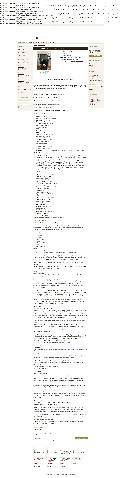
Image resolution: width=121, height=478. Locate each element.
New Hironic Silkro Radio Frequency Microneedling (23, 62)
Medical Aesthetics (22, 52)
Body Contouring (21, 50)
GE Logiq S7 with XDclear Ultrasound (77, 459)
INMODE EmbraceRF (94, 75)
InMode (69, 55)
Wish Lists (35, 25)
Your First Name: (21, 99)
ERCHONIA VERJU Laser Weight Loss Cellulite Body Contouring (51, 460)
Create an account (62, 25)
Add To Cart (21, 67)
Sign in (55, 25)
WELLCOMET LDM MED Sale (24, 89)
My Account (21, 25)
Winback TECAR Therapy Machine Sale (23, 83)
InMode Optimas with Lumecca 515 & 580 (95, 100)
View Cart (50, 25)
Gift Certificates (42, 25)
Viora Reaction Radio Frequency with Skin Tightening (65, 459)
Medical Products (21, 55)
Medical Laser (21, 54)
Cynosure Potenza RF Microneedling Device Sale (39, 459)
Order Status (28, 25)
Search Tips (50, 37)
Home (35, 45)
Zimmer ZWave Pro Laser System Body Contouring (23, 69)
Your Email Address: (22, 103)
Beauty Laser (21, 49)
